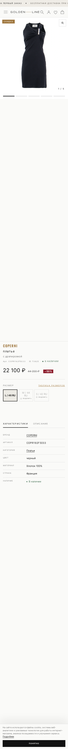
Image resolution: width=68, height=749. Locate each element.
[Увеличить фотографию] (62, 22)
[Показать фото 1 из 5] (9, 96)
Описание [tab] (40, 423)
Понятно (34, 743)
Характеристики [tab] (15, 423)
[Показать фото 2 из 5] (21, 96)
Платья (30, 450)
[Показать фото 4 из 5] (46, 96)
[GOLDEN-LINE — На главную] (25, 11)
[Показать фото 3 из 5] (34, 96)
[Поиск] (42, 12)
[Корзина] (62, 12)
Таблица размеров (51, 385)
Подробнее (8, 736)
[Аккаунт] (48, 12)
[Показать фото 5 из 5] (59, 96)
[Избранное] (55, 12)
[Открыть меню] (5, 12)
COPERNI (31, 435)
